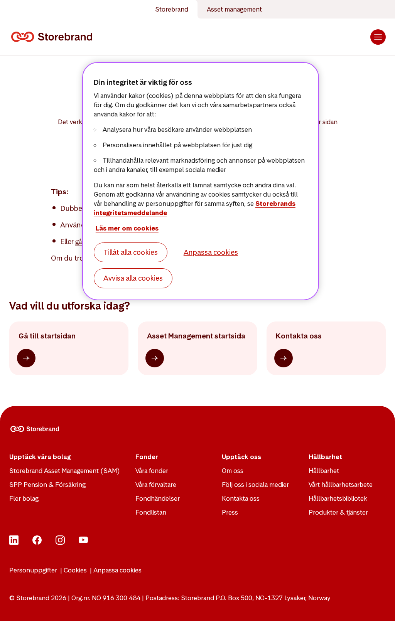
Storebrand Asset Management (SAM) (64, 470)
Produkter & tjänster (338, 512)
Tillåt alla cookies (130, 252)
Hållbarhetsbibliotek (338, 498)
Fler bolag (24, 498)
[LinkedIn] (14, 542)
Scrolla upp (379, 605)
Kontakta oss (241, 498)
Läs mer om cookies (127, 228)
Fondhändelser (157, 498)
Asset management (234, 9)
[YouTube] (83, 542)
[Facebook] (37, 542)
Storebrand (171, 9)
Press (230, 512)
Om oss (232, 470)
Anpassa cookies (117, 570)
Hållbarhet (324, 470)
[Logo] (53, 37)
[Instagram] (60, 542)
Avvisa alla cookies (133, 278)
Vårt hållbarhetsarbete (341, 484)
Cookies (75, 570)
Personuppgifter (33, 570)
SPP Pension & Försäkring (47, 484)
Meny (378, 37)
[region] (200, 181)
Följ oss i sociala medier (255, 484)
